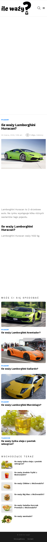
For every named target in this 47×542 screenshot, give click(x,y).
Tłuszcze (5, 438)
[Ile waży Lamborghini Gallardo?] (23, 350)
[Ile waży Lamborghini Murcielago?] (23, 386)
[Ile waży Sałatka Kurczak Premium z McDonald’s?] (7, 508)
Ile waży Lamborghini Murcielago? (21, 404)
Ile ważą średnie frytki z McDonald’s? (25, 473)
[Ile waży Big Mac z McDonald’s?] (7, 497)
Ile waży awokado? (23, 516)
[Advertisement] (23, 41)
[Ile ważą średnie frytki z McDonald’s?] (7, 475)
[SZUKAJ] (38, 8)
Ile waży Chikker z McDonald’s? (29, 483)
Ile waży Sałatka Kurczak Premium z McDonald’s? (26, 506)
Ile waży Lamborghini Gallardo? (19, 368)
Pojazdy (5, 330)
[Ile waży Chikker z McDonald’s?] (7, 486)
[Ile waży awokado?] (7, 519)
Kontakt (30, 539)
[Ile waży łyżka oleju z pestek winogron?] (23, 422)
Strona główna (19, 539)
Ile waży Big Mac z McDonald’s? (29, 494)
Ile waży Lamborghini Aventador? (21, 332)
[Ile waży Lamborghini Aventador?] (23, 314)
